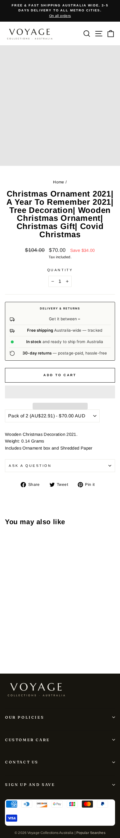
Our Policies (24, 717)
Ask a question (30, 465)
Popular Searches (90, 833)
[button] (60, 392)
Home (58, 182)
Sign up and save (30, 784)
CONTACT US (21, 762)
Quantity (60, 270)
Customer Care (27, 739)
